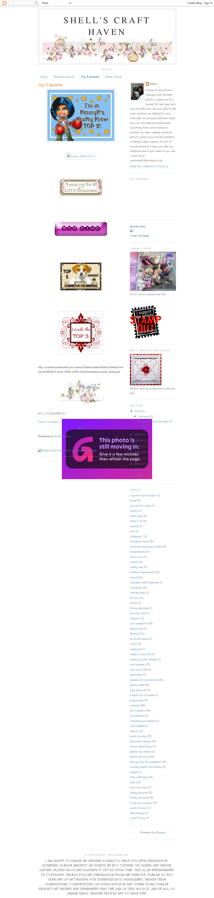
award (134, 510)
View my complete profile (149, 166)
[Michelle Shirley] (131, 231)
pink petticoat (138, 690)
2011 (138, 458)
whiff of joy (137, 818)
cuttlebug (135, 587)
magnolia (135, 649)
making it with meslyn (143, 659)
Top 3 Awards (90, 76)
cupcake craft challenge (144, 582)
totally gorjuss (139, 792)
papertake (136, 674)
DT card (134, 598)
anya (133, 500)
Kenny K (135, 633)
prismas (135, 705)
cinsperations (138, 551)
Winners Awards (64, 76)
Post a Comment (48, 421)
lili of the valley (139, 639)
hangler (134, 618)
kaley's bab (136, 628)
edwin (134, 603)
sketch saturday (140, 756)
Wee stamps (137, 813)
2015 (138, 434)
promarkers (137, 715)
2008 (139, 475)
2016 (138, 411)
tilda (132, 782)
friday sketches (139, 608)
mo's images (137, 664)
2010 (138, 464)
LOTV (133, 644)
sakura (134, 731)
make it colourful (140, 654)
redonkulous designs (142, 721)
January (144, 416)
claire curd (136, 557)
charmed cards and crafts (146, 546)
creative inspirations (142, 572)
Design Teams (113, 76)
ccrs (132, 531)
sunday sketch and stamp (146, 767)
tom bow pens (138, 787)
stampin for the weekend (145, 762)
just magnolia (138, 623)
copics (133, 562)
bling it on (136, 521)
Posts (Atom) (62, 436)
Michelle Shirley (138, 226)
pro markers (137, 710)
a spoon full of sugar (143, 495)
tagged (134, 772)
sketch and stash (140, 751)
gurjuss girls (138, 613)
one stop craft (138, 669)
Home (43, 76)
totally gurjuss (139, 797)
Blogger (161, 832)
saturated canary (140, 741)
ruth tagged (137, 726)
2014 (138, 440)
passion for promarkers (144, 680)
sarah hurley (138, 736)
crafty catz (136, 567)
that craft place (139, 777)
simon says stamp (141, 746)
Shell (154, 84)
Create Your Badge (139, 235)
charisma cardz (139, 541)
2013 (138, 446)
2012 (138, 452)
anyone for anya (140, 505)
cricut (133, 577)
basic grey (136, 516)
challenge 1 (136, 536)
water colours (138, 808)
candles (134, 526)
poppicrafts (137, 700)
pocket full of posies (142, 695)
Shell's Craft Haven (107, 25)
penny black (137, 685)
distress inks (137, 592)
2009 (139, 469)
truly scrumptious (141, 803)
